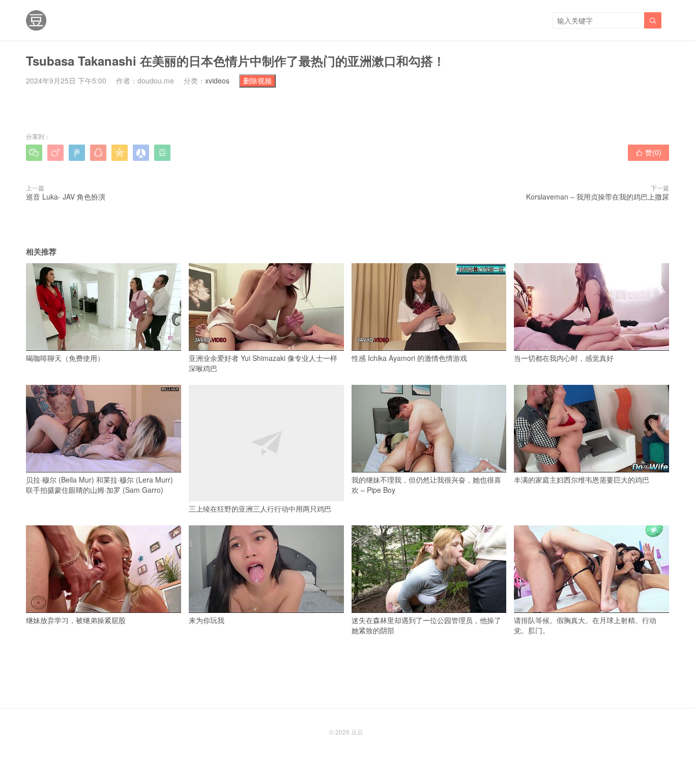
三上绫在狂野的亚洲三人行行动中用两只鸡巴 (260, 508)
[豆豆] (36, 20)
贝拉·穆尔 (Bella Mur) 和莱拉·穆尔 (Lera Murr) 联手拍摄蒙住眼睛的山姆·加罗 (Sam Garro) (99, 484)
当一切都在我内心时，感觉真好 (564, 358)
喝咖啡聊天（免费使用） (65, 358)
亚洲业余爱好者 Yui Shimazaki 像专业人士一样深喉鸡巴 (263, 363)
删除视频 (257, 80)
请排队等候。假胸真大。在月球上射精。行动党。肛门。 (585, 625)
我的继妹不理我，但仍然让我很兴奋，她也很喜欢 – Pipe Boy (426, 484)
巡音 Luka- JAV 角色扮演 (65, 196)
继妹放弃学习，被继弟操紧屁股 (76, 620)
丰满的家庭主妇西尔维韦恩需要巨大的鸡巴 (581, 479)
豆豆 (357, 731)
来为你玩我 (206, 620)
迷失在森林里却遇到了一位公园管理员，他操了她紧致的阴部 (426, 625)
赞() (648, 152)
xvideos (217, 80)
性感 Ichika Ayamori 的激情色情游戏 (409, 358)
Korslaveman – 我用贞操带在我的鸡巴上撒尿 (597, 196)
